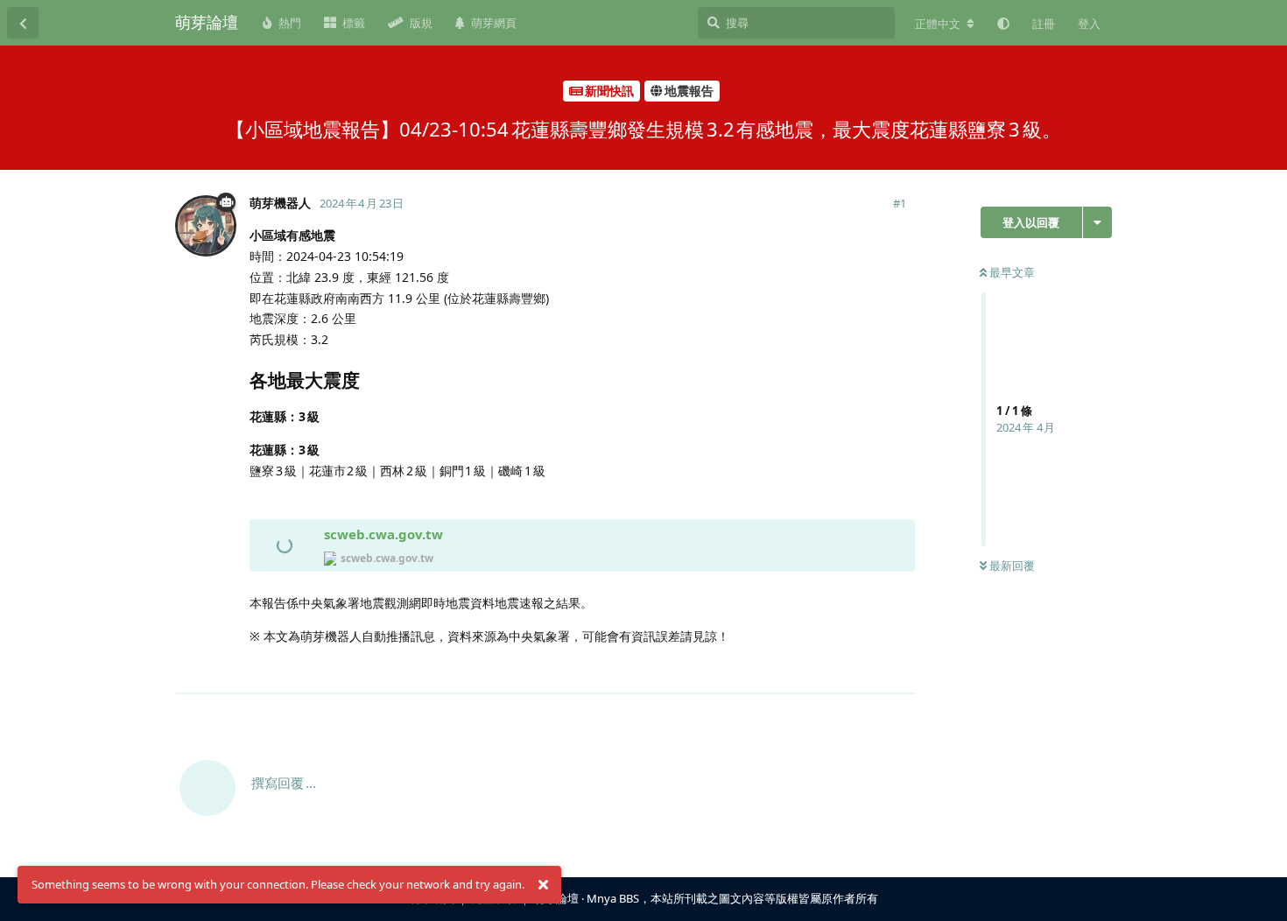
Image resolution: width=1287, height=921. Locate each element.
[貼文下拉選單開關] (899, 670)
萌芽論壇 (206, 21)
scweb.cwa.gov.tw (383, 534)
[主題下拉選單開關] (1097, 222)
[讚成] (825, 671)
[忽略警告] (543, 885)
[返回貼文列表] (23, 23)
